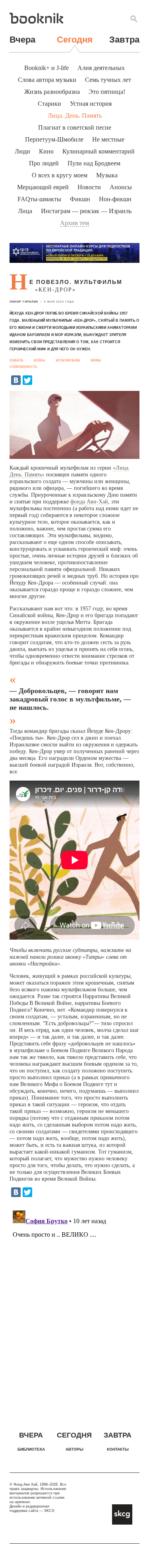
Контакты (118, 1449)
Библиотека (31, 1449)
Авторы (74, 1449)
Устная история (91, 103)
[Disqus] (74, 1306)
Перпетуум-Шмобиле (54, 139)
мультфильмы (68, 360)
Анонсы (121, 187)
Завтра (124, 40)
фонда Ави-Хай (89, 502)
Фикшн (80, 199)
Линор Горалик (24, 301)
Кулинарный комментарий (98, 151)
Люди (22, 151)
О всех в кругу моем (59, 175)
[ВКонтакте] (16, 380)
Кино (46, 151)
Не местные (108, 139)
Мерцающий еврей (43, 187)
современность (23, 367)
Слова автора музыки (47, 79)
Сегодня (75, 40)
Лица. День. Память (75, 115)
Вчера (22, 40)
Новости (89, 187)
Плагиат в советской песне (74, 127)
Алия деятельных (101, 67)
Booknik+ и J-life (46, 67)
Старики (49, 103)
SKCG (49, 1511)
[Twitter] (27, 380)
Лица (25, 211)
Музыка (107, 175)
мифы (96, 360)
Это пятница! (107, 91)
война (39, 360)
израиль (16, 360)
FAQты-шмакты (39, 199)
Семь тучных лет (108, 79)
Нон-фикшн (115, 199)
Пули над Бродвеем (94, 163)
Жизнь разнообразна (52, 91)
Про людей (44, 163)
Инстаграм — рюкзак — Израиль (86, 211)
